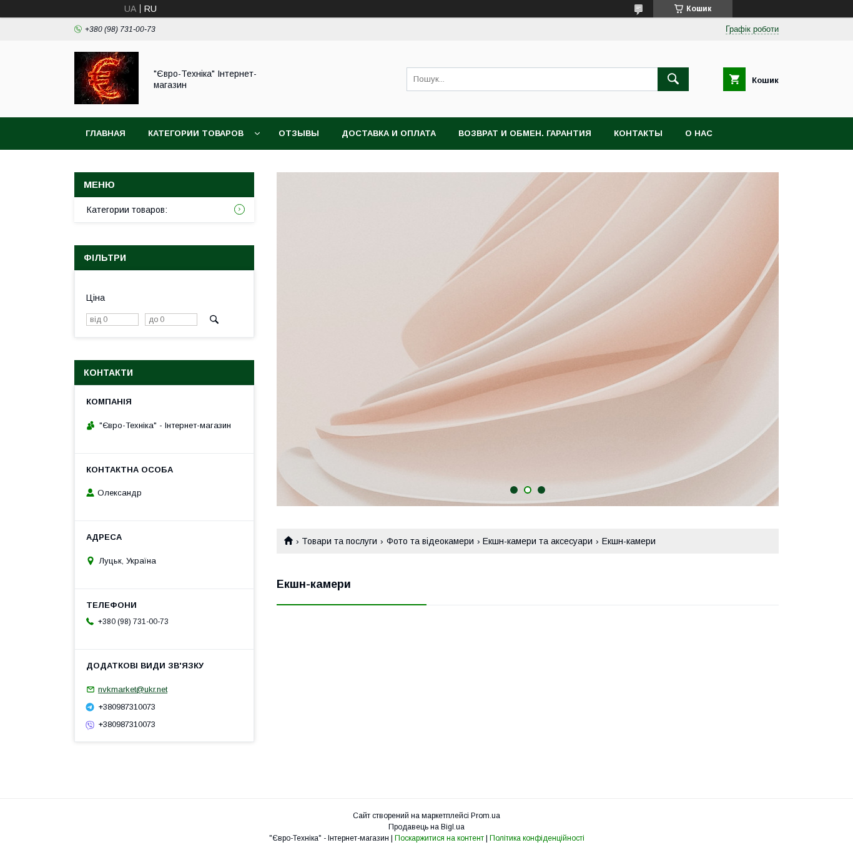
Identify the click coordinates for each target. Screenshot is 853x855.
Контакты (638, 133)
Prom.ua (485, 815)
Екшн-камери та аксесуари (538, 541)
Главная (106, 133)
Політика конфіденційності (537, 838)
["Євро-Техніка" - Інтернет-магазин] (106, 101)
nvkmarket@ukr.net (132, 689)
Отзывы (299, 133)
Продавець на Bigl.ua (426, 827)
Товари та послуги (339, 541)
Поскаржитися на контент (439, 838)
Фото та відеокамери (430, 541)
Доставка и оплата (389, 133)
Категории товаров (196, 133)
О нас (698, 133)
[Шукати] (673, 79)
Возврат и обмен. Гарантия (524, 133)
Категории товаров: (127, 210)
